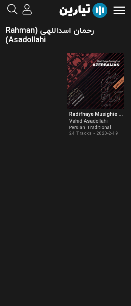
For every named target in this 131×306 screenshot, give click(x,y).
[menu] (119, 10)
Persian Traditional (90, 128)
